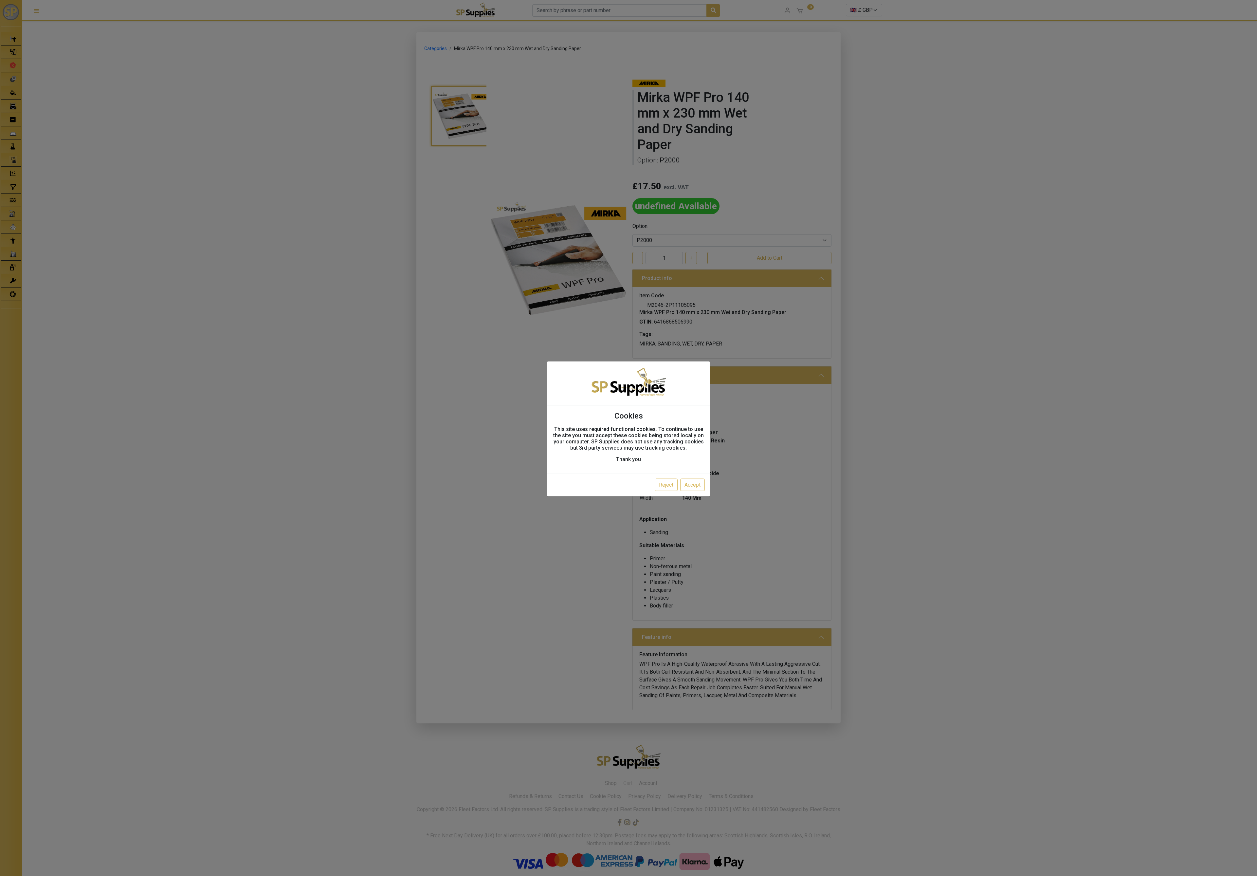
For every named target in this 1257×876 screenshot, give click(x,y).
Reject (666, 484)
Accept (692, 484)
